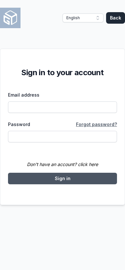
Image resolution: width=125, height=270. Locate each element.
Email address (23, 95)
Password (19, 124)
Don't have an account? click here (62, 164)
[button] (83, 17)
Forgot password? (96, 124)
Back (115, 17)
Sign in (63, 178)
